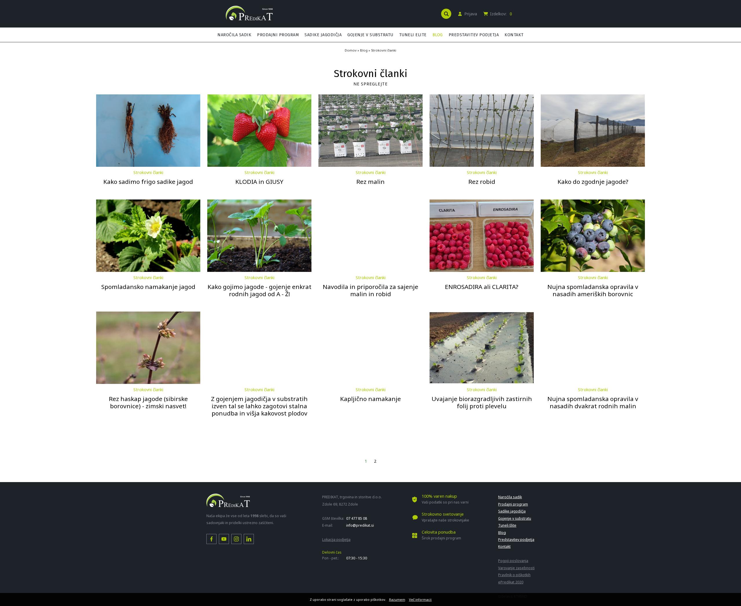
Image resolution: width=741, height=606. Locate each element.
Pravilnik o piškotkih (514, 574)
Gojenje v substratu (370, 34)
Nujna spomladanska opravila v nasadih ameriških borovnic (592, 290)
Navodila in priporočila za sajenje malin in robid (370, 290)
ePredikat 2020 (510, 582)
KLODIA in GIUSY (259, 181)
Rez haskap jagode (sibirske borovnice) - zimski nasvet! (148, 402)
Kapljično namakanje (370, 399)
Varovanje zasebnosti (516, 567)
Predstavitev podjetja (474, 34)
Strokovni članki (383, 50)
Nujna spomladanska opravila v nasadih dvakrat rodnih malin (592, 402)
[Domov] (249, 18)
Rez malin (370, 181)
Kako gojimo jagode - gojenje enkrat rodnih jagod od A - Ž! (259, 290)
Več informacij (420, 599)
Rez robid (481, 181)
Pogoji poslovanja (513, 560)
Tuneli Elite (413, 34)
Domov (351, 50)
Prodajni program (278, 34)
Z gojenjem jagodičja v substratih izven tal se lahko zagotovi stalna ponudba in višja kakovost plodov (259, 406)
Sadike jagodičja (323, 34)
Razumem (397, 599)
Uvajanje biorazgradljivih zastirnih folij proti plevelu (482, 402)
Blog (437, 34)
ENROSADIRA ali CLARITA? (481, 287)
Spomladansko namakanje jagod (148, 287)
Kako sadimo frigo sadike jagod (148, 181)
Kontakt (514, 34)
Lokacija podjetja (336, 539)
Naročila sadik (234, 34)
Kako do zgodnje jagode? (592, 181)
